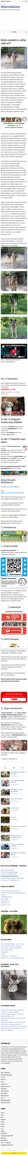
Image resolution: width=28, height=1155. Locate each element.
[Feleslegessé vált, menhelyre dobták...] (5, 853)
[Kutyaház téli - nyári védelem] (5, 826)
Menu (15, 32)
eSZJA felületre (11, 428)
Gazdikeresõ (4, 1093)
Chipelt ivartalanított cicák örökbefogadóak (13, 893)
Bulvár (2, 1122)
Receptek (3, 1119)
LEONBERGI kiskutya (6, 897)
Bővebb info (14, 1150)
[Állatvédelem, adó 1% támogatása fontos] (5, 836)
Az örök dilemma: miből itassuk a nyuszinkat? (14, 1026)
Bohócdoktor (4, 1140)
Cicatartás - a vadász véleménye (10, 1012)
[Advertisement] (14, 21)
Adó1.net (3, 1079)
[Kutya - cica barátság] (5, 799)
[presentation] (5, 767)
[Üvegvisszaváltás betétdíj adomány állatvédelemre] (14, 572)
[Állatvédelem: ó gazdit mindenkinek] (5, 790)
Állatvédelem (10, 7)
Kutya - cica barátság (16, 799)
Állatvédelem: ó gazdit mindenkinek (17, 790)
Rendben (14, 1153)
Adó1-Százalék (5, 1091)
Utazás (2, 1126)
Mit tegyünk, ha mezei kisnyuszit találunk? (13, 1010)
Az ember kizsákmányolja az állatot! (11, 878)
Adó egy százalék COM (7, 1135)
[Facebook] (22, 1)
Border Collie (4, 899)
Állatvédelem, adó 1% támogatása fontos (16, 836)
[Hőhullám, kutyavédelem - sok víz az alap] (5, 772)
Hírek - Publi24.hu (5, 1072)
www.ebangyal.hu (6, 214)
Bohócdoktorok (5, 1095)
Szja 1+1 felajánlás (6, 1142)
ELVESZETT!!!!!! (5, 903)
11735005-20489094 (13, 487)
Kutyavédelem (14, 808)
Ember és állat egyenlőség (8, 872)
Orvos (2, 1082)
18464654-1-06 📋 (14, 125)
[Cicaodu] (5, 817)
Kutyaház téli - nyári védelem (18, 826)
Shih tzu (3, 895)
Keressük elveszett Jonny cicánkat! (11, 891)
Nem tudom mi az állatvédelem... (10, 880)
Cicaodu (13, 817)
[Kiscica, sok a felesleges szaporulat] (5, 844)
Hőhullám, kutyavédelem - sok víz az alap (12, 944)
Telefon (3, 1131)
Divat (2, 1115)
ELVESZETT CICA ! (6, 905)
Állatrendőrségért (5, 1100)
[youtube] (26, 1)
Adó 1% (3, 1098)
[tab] (5, 767)
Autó (2, 1129)
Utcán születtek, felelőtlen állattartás (11, 946)
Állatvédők (3, 1088)
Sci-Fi (2, 1117)
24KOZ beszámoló (6, 1102)
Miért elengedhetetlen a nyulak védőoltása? (13, 1022)
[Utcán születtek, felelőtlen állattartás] (5, 780)
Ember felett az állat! (7, 870)
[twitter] (24, 1)
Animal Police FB (5, 1086)
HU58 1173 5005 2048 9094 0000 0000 (12, 493)
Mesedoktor (4, 1133)
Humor (2, 1124)
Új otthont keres (5, 901)
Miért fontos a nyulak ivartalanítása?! (11, 1024)
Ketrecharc (3, 1138)
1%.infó (3, 1077)
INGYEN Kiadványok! (6, 1075)
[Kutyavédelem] (5, 808)
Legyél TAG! (4, 1084)
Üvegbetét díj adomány (7, 1145)
